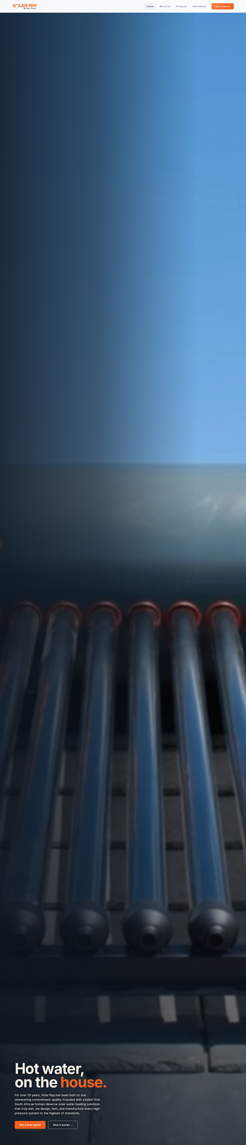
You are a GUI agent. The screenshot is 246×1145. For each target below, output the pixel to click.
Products (181, 6)
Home (150, 6)
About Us (164, 6)
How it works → (63, 1124)
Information (199, 6)
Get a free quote (30, 1124)
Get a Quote (222, 6)
